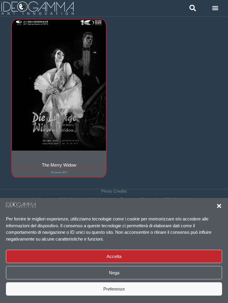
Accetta (114, 256)
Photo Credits (114, 191)
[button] (219, 206)
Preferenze (114, 288)
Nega (114, 272)
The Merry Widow (59, 164)
